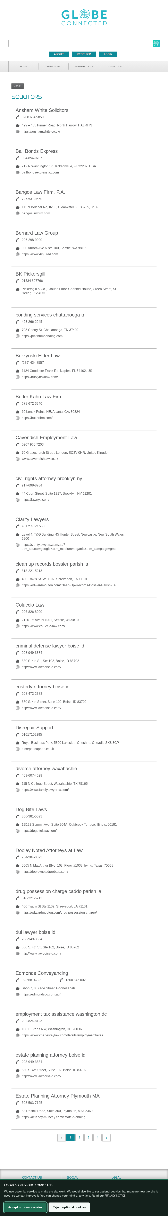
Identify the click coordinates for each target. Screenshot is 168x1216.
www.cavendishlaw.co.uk (40, 459)
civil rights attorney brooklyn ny (49, 478)
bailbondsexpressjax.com (40, 172)
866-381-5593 (32, 816)
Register (84, 54)
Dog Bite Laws (31, 809)
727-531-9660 (32, 199)
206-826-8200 (32, 612)
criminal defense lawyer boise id (50, 646)
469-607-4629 (32, 775)
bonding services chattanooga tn (50, 315)
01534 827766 (32, 281)
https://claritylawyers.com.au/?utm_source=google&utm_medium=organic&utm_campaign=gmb (69, 547)
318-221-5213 (32, 571)
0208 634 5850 (33, 117)
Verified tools (84, 66)
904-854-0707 (32, 158)
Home (23, 66)
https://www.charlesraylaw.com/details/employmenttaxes (62, 1035)
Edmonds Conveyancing (42, 973)
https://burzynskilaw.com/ (40, 377)
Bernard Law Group (37, 233)
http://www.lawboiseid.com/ (41, 667)
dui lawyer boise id (35, 932)
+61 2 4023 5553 (34, 526)
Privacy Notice (115, 1195)
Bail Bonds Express (37, 151)
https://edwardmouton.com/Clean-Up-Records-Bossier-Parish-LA (69, 585)
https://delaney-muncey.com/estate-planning (53, 1117)
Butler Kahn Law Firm (39, 396)
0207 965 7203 (33, 444)
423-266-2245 (32, 321)
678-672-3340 (32, 403)
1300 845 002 (76, 980)
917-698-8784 (32, 485)
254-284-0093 (32, 857)
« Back (17, 86)
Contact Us (114, 66)
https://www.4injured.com (40, 254)
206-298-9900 (32, 240)
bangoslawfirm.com (36, 213)
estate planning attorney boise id (50, 1055)
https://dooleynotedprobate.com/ (45, 871)
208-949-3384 (32, 652)
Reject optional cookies (69, 1207)
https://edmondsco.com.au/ (41, 994)
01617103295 (32, 734)
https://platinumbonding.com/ (42, 336)
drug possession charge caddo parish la (58, 891)
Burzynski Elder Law (38, 355)
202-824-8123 (32, 1021)
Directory (53, 66)
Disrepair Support (34, 727)
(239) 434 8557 (33, 362)
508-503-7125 (32, 1103)
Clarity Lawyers (32, 519)
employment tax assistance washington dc (61, 1014)
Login (108, 54)
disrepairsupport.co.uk (38, 749)
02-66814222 (31, 980)
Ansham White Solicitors (42, 110)
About (59, 54)
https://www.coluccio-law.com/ (43, 626)
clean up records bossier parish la (52, 564)
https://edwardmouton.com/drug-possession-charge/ (59, 912)
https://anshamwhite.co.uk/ (41, 131)
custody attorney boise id (42, 686)
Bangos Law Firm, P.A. (40, 192)
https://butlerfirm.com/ (37, 418)
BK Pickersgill (30, 274)
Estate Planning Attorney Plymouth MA (58, 1096)
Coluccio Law (30, 605)
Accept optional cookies (25, 1207)
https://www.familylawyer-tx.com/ (45, 790)
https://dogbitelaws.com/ (39, 830)
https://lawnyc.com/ (35, 499)
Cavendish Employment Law (46, 437)
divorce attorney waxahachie (46, 768)
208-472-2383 (32, 693)
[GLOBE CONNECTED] (84, 17)
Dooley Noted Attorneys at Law (49, 850)
